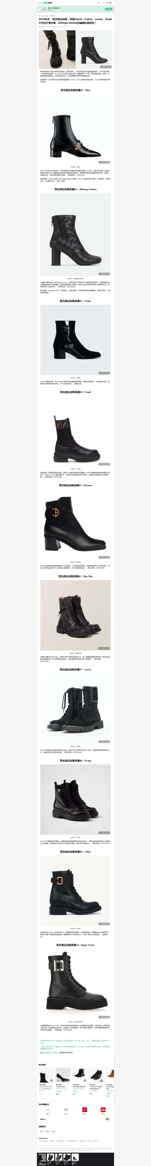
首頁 (40, 16)
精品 (47, 1131)
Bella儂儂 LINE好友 (51, 1052)
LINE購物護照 (60, 1141)
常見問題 (88, 1141)
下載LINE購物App (43, 1141)
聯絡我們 (95, 1141)
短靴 (41, 1131)
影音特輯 (45, 16)
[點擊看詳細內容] (46, 1075)
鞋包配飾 (52, 16)
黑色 (53, 1131)
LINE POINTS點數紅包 (72, 1141)
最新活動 (52, 1141)
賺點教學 (82, 1141)
